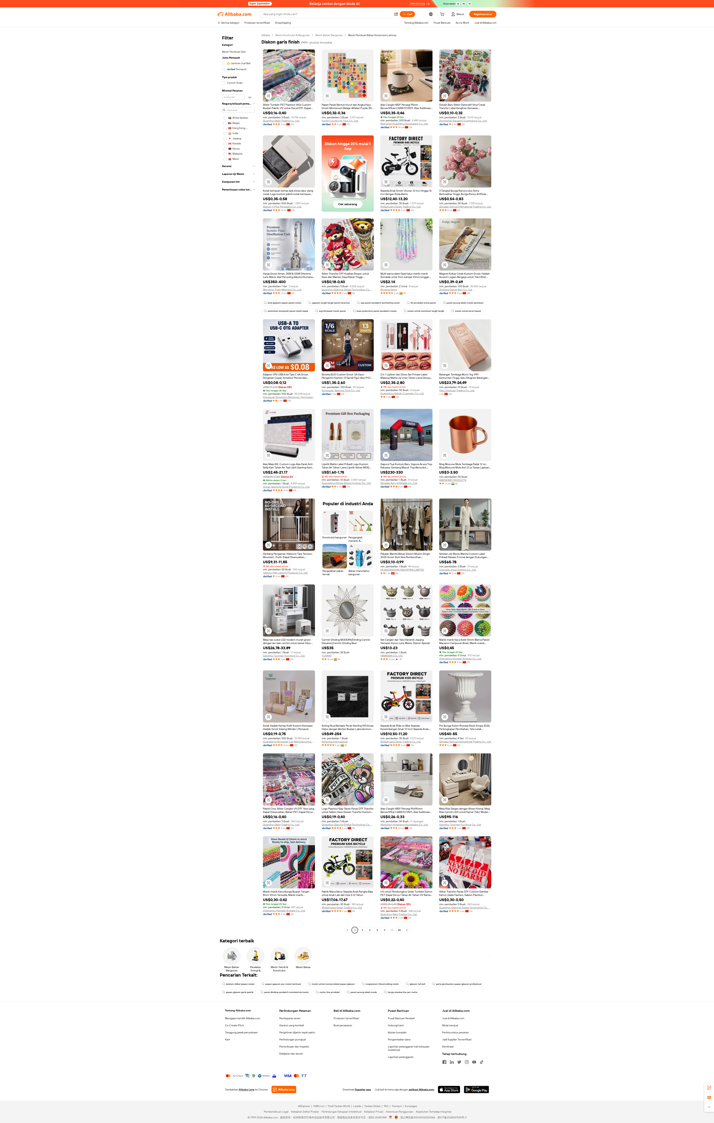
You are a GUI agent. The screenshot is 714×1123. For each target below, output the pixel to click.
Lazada (357, 1106)
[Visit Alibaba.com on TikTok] (481, 1062)
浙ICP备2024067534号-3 (452, 1117)
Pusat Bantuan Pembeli (401, 1018)
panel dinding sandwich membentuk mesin (286, 992)
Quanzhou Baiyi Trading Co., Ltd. (281, 120)
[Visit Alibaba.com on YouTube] (474, 1062)
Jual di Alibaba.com (453, 1018)
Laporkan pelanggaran (401, 1056)
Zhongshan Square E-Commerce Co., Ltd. (463, 120)
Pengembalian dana (399, 1039)
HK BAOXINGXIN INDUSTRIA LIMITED (402, 569)
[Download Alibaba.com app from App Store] (449, 1089)
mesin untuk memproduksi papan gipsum (333, 984)
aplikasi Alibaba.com (421, 1089)
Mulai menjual (450, 1025)
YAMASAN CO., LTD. (391, 655)
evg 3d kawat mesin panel (332, 311)
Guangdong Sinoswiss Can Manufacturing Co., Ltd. (289, 741)
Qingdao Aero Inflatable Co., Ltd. (398, 483)
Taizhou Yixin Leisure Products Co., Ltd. (285, 572)
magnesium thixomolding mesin (382, 984)
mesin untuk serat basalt (468, 311)
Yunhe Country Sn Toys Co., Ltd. (340, 120)
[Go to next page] (406, 930)
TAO (386, 1106)
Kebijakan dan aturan (291, 1053)
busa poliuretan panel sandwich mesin (377, 311)
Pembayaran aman (289, 1018)
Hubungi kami (396, 1025)
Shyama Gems (388, 289)
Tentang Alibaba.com (238, 1010)
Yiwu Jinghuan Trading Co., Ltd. (457, 390)
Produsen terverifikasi (346, 1018)
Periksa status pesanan (455, 1032)
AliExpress (304, 1106)
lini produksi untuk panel (423, 303)
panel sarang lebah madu (363, 992)
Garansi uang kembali (291, 1025)
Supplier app (363, 1089)
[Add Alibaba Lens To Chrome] (283, 1089)
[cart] (443, 14)
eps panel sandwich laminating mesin (380, 303)
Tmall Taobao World (339, 1106)
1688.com (318, 1106)
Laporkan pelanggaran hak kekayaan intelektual (409, 1048)
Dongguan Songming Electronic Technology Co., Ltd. (289, 397)
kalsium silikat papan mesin (240, 984)
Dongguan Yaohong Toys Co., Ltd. (341, 390)
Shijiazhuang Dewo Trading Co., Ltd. (400, 206)
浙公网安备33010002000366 (417, 1117)
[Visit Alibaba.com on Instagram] (466, 1062)
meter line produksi (329, 992)
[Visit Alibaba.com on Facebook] (444, 1062)
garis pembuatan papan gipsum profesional (458, 984)
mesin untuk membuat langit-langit (425, 311)
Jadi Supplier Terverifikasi (457, 1039)
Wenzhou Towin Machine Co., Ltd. (282, 289)
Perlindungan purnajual (292, 1039)
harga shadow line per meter (403, 992)
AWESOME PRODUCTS (452, 480)
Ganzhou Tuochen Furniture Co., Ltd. (284, 655)
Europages (411, 1106)
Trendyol (397, 1106)
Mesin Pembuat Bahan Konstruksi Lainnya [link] (372, 35)
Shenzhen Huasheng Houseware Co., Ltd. (404, 123)
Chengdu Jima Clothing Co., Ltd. (457, 569)
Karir (227, 1039)
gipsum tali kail (417, 984)
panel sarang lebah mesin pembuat (465, 303)
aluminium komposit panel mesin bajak (288, 311)
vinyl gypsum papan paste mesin (284, 303)
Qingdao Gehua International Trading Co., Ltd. (465, 206)
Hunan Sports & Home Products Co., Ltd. (286, 486)
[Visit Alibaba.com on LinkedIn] (452, 1062)
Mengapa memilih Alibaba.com (242, 1018)
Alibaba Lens (246, 1089)
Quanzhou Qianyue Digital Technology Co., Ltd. (348, 289)
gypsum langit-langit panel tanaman (331, 303)
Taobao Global (372, 1106)
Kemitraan (448, 1046)
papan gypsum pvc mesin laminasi (283, 984)
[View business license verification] (390, 1117)
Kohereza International (335, 741)
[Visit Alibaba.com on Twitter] (459, 1062)
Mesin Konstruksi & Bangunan (292, 35)
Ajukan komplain (397, 1032)
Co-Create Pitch (234, 1025)
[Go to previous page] (347, 930)
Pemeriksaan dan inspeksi (294, 1046)
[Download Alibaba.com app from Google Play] (476, 1089)
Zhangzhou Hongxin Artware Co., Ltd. (460, 658)
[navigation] (238, 483)
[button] (396, 14)
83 (399, 930)
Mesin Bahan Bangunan (328, 35)
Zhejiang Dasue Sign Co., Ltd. (455, 289)
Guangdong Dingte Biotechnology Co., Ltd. (346, 483)
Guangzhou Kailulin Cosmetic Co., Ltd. (402, 393)
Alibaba (265, 35)
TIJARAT (327, 655)
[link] (709, 1087)
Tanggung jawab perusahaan (241, 1032)
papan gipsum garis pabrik (239, 992)
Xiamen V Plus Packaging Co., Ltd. (282, 206)
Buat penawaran (343, 1025)
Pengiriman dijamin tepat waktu (297, 1032)
